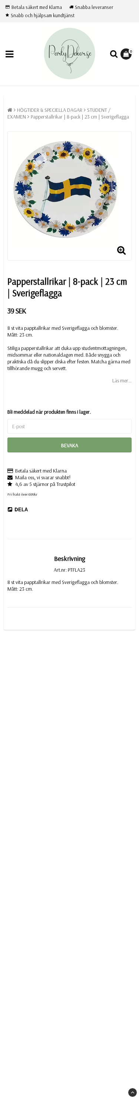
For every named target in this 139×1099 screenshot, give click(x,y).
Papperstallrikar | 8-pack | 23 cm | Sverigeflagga (80, 116)
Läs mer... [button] (122, 380)
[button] (126, 54)
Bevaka (69, 445)
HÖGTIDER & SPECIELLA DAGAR (49, 110)
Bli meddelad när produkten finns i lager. (49, 411)
